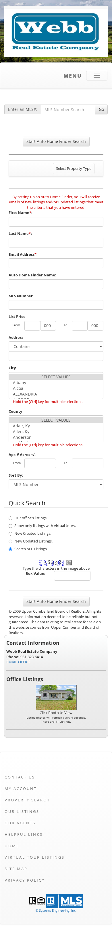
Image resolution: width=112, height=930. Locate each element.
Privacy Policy (25, 880)
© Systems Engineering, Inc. (56, 910)
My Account (21, 788)
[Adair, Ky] (56, 426)
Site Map (16, 868)
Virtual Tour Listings (35, 857)
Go (101, 109)
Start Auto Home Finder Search (56, 141)
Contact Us (20, 777)
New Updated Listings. (33, 541)
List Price (17, 316)
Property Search (27, 800)
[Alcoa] (56, 388)
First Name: (21, 212)
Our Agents (20, 822)
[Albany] (56, 383)
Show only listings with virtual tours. (45, 525)
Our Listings (22, 811)
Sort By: (16, 475)
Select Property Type (73, 170)
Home (12, 845)
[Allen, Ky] (56, 431)
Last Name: (21, 233)
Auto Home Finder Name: (33, 275)
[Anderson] (56, 437)
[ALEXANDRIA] (56, 394)
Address (16, 337)
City (12, 367)
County (15, 411)
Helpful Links (24, 834)
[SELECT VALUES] (56, 377)
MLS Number (21, 295)
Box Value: (35, 573)
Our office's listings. (30, 517)
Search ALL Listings (30, 548)
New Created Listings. (32, 533)
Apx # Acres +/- (22, 454)
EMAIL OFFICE (18, 661)
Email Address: (23, 254)
